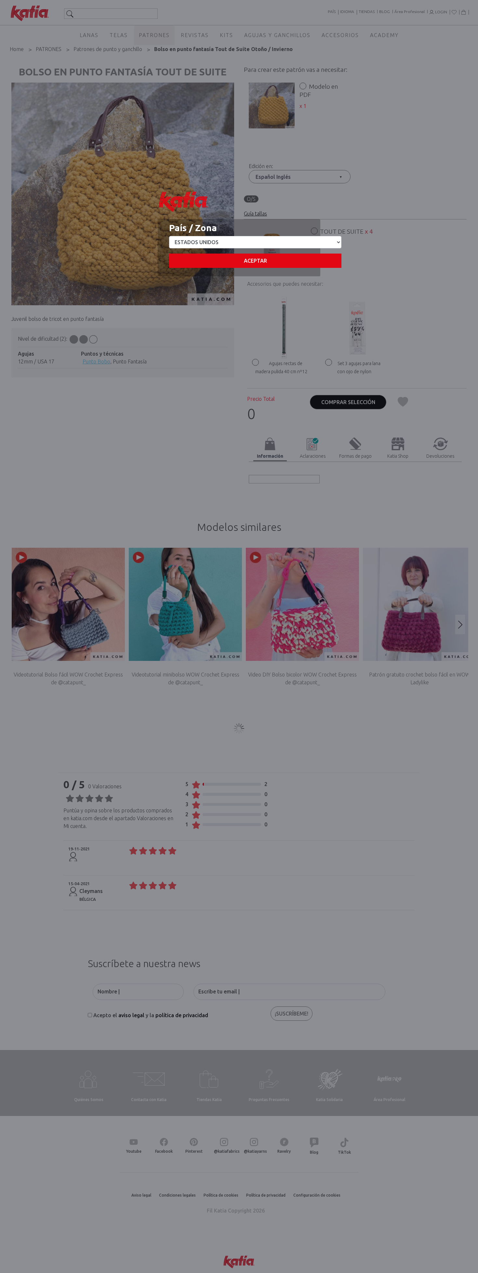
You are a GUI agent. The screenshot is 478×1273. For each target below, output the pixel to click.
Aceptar (255, 261)
